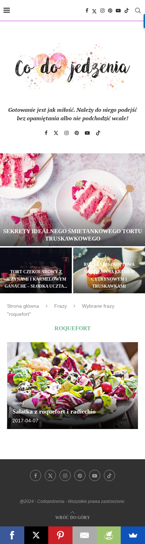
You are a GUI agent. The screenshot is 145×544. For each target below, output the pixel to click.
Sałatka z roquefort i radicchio (54, 411)
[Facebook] (87, 10)
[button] (9, 223)
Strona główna (23, 306)
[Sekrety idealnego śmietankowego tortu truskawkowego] (72, 199)
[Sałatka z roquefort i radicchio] (72, 385)
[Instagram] (102, 10)
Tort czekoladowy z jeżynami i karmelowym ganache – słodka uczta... (36, 279)
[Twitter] (94, 10)
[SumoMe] (133, 535)
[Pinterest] (110, 10)
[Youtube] (118, 10)
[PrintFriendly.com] (109, 535)
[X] (36, 535)
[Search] (137, 10)
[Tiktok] (126, 10)
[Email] (84, 535)
